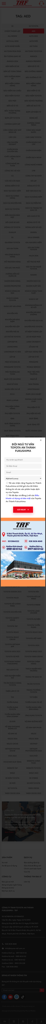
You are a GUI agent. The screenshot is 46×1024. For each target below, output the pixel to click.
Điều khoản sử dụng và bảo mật (22, 497)
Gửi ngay (21, 510)
